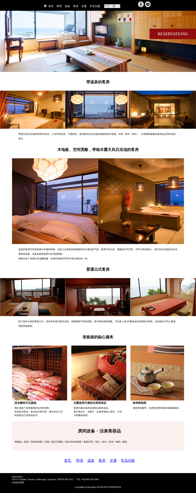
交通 (84, 6)
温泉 (67, 6)
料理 (59, 6)
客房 (75, 6)
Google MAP (18, 482)
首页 (51, 6)
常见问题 (95, 6)
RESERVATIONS (173, 34)
